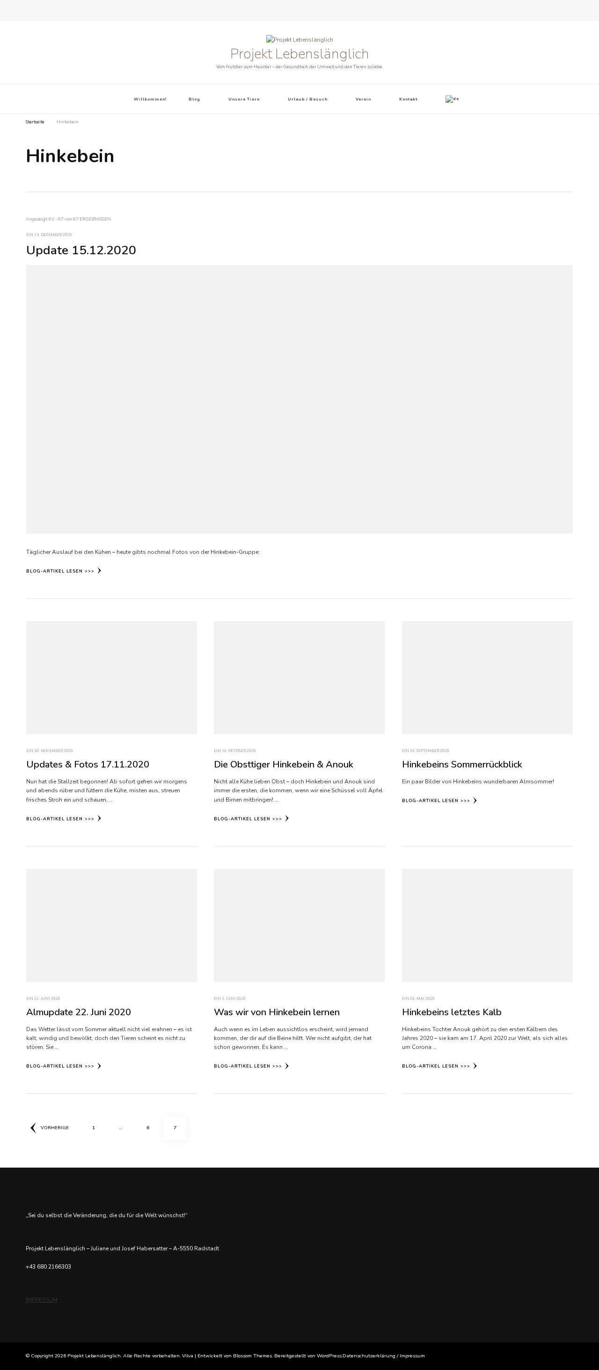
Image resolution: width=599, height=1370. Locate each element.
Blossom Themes (252, 1355)
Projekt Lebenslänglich (299, 54)
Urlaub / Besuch (308, 99)
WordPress (329, 1355)
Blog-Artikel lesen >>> (60, 571)
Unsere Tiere (244, 99)
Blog (194, 99)
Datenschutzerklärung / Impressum (384, 1355)
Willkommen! (150, 99)
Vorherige (55, 1128)
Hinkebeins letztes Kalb (452, 1012)
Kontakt (408, 99)
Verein (363, 99)
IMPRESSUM (42, 1300)
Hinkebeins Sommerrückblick (462, 764)
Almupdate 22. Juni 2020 (78, 1012)
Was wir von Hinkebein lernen (277, 1012)
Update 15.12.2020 (81, 250)
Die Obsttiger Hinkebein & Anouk (283, 764)
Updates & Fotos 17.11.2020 (87, 764)
